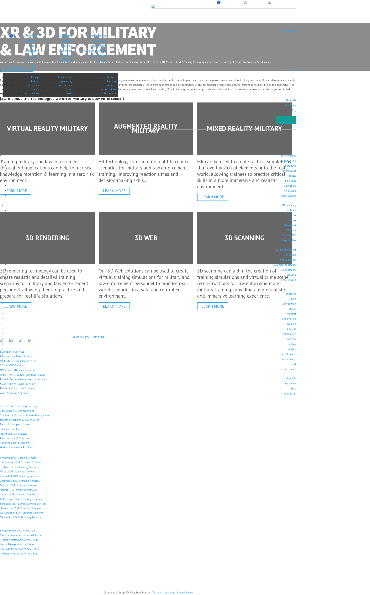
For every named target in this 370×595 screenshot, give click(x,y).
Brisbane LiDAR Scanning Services (19, 467)
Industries (66, 45)
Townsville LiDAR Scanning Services (20, 517)
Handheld (66, 56)
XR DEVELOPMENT (283, 2)
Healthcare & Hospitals (13, 433)
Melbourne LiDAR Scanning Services (21, 462)
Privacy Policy (185, 592)
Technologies (288, 30)
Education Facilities (11, 429)
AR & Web (290, 190)
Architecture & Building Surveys (18, 406)
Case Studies (288, 195)
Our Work (290, 105)
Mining (35, 77)
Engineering (65, 81)
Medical (34, 81)
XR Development (96, 35)
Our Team (290, 210)
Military (111, 77)
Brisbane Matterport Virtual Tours (19, 540)
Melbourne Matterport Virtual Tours (20, 535)
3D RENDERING (231, 2)
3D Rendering (30, 35)
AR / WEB (32, 61)
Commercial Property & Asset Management (25, 415)
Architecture (32, 93)
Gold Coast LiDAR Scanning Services (21, 499)
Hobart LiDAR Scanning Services (18, 490)
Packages (290, 165)
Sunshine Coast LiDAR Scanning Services (23, 503)
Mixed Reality (98, 56)
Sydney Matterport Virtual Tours (18, 530)
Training (111, 81)
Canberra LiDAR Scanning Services (20, 480)
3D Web (101, 61)
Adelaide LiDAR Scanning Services (20, 476)
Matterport (65, 50)
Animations (31, 50)
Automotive (65, 85)
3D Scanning (64, 35)
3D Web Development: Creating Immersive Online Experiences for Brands (56, 583)
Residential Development (14, 442)
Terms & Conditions (163, 592)
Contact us (286, 122)
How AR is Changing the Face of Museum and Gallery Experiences (51, 568)
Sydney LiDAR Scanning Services (19, 458)
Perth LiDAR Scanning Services (17, 471)
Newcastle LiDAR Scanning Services (20, 508)
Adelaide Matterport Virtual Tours (19, 549)
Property (111, 85)
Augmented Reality (95, 50)
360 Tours (32, 56)
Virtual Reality (98, 45)
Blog (293, 110)
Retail (293, 364)
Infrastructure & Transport (15, 438)
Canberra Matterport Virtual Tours (19, 553)
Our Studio (290, 254)
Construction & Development (17, 410)
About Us (291, 100)
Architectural (30, 40)
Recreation (110, 93)
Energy (35, 89)
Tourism (67, 89)
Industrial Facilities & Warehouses (19, 419)
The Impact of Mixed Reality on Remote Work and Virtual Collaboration (55, 578)
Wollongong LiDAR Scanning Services (21, 513)
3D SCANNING (256, 2)
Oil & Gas (33, 85)
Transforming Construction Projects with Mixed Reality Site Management (56, 573)
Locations (66, 40)
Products (33, 45)
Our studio (100, 40)
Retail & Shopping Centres (15, 424)
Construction (65, 77)
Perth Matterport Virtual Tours (17, 544)
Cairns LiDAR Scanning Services (18, 494)
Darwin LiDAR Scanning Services (18, 485)
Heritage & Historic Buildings (17, 447)
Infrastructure (108, 89)
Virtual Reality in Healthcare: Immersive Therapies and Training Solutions (56, 564)
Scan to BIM (65, 61)
